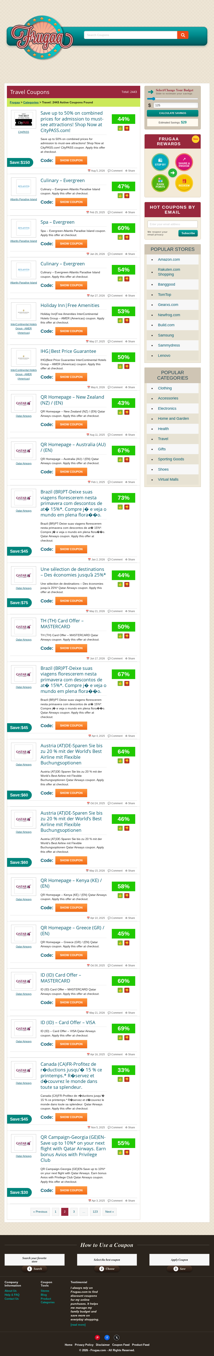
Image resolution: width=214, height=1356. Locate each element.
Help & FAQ (12, 1294)
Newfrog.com (169, 315)
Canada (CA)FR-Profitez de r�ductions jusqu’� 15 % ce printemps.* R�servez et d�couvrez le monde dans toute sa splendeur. (71, 1075)
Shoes (163, 469)
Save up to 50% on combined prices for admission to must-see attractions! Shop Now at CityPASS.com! (72, 121)
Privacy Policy (84, 1344)
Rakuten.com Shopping (169, 271)
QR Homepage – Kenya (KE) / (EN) (71, 883)
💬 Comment (115, 170)
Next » (109, 1211)
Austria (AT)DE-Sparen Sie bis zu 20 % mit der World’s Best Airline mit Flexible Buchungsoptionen (72, 754)
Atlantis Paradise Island (23, 199)
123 (95, 1211)
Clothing (165, 388)
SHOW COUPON (71, 160)
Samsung (166, 335)
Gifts (162, 449)
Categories (31, 102)
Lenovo (164, 355)
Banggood (166, 284)
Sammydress (169, 345)
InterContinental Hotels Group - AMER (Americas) (24, 328)
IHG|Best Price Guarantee (68, 351)
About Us (11, 1290)
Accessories (168, 398)
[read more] (78, 1324)
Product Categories (48, 1300)
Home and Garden (173, 418)
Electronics (167, 408)
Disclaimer (103, 1344)
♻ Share (130, 170)
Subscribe (188, 233)
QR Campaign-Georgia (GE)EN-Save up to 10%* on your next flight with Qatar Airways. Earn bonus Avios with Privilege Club (73, 1148)
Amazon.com (169, 259)
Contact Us (12, 1298)
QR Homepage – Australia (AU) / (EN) (73, 447)
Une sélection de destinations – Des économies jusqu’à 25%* (73, 572)
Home (68, 1344)
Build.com (166, 325)
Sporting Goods (171, 459)
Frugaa (15, 102)
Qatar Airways (24, 416)
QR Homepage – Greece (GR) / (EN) (72, 930)
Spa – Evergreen (58, 222)
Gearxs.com (168, 305)
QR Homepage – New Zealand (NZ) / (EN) (72, 400)
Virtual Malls (168, 479)
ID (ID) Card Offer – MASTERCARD (61, 978)
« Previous (40, 1211)
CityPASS (23, 132)
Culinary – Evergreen (63, 180)
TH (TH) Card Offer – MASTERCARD (62, 623)
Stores (45, 1290)
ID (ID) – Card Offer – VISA (68, 1022)
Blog (44, 1294)
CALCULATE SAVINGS (172, 113)
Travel (163, 439)
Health (163, 429)
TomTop (164, 295)
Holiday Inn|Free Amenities (70, 305)
